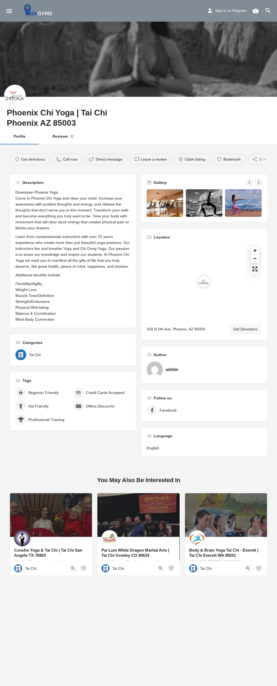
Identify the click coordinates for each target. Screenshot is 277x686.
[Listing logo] (15, 95)
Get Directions (245, 329)
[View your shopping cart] (255, 10)
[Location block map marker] (204, 281)
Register (239, 10)
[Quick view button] (73, 568)
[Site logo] (38, 11)
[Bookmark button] (83, 568)
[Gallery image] (165, 203)
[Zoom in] (255, 250)
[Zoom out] (255, 258)
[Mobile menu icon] (9, 11)
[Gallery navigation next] (259, 182)
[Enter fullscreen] (255, 269)
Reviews (62, 136)
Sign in (221, 10)
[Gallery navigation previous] (250, 182)
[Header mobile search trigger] (268, 10)
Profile (19, 136)
